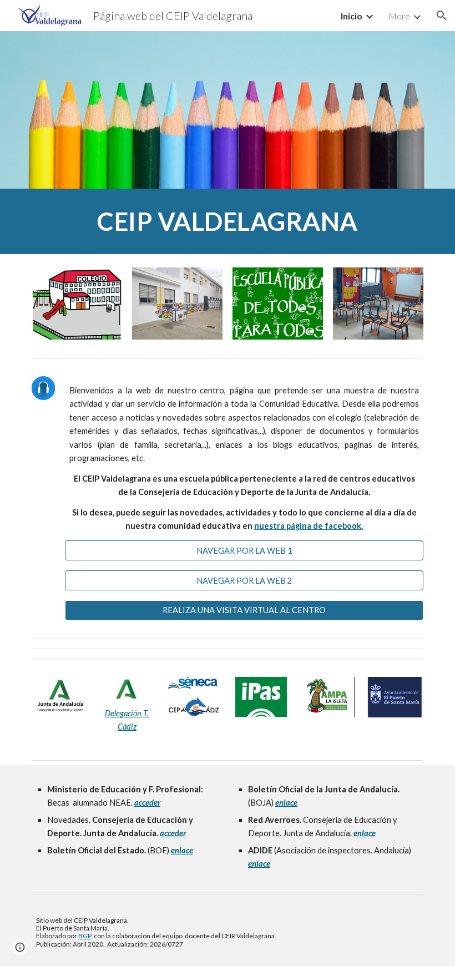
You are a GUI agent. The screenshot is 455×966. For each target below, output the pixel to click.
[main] (227, 221)
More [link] (399, 16)
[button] (441, 15)
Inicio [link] (351, 16)
